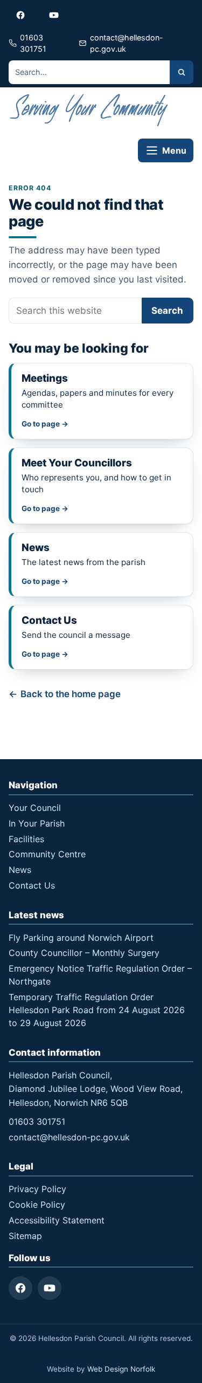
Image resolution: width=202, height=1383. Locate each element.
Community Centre (47, 854)
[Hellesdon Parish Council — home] (89, 110)
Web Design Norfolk (121, 1369)
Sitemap (25, 1235)
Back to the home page (70, 694)
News (20, 869)
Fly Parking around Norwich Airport (81, 937)
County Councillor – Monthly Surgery (84, 952)
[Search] (181, 72)
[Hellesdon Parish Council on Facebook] (20, 15)
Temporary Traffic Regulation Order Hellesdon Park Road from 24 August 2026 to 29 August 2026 (97, 1010)
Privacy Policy (37, 1189)
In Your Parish (37, 823)
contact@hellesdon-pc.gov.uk (69, 1137)
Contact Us (32, 885)
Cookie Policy (37, 1204)
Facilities (26, 839)
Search (167, 310)
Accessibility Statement (57, 1220)
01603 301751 (37, 1121)
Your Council (35, 807)
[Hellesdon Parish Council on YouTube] (54, 15)
